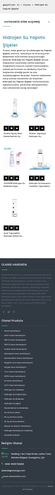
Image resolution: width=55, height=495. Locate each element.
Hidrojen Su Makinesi (14, 399)
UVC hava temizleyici (14, 385)
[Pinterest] (14, 312)
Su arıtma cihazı (12, 412)
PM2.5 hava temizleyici (15, 344)
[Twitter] (9, 312)
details (19, 127)
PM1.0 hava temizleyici (15, 340)
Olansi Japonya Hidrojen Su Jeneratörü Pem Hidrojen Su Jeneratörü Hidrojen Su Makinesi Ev (39, 135)
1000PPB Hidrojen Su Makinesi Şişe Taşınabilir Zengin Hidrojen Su (14, 185)
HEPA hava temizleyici (14, 376)
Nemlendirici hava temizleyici (18, 358)
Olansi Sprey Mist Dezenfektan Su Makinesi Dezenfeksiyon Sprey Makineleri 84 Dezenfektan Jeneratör (15, 135)
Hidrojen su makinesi (14, 389)
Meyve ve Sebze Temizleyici (17, 426)
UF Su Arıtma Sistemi (14, 421)
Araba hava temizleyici (15, 349)
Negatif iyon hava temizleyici (18, 362)
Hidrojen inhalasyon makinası (18, 430)
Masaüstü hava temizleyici (17, 353)
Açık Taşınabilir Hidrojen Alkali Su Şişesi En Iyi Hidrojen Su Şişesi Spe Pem (14, 234)
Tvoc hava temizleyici (14, 371)
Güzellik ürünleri (12, 435)
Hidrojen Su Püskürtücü (15, 394)
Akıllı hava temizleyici (14, 335)
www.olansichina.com (14, 476)
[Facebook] (3, 312)
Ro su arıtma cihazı (13, 417)
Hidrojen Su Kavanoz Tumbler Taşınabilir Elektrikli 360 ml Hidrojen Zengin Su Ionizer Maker (39, 185)
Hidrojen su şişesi (12, 403)
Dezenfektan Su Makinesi (16, 408)
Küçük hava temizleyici (15, 367)
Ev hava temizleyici (13, 380)
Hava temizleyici (12, 331)
